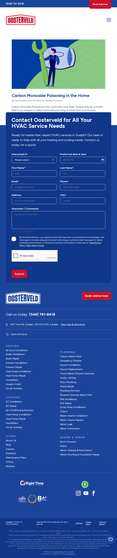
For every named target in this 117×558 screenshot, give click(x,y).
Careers (10, 449)
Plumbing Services (70, 390)
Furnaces (57, 100)
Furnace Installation (16, 362)
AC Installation (14, 401)
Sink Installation (68, 399)
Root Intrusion (68, 441)
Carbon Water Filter (70, 356)
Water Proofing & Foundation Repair (79, 454)
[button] (85, 484)
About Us (11, 440)
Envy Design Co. (68, 554)
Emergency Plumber (71, 360)
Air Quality (47, 100)
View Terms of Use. (35, 245)
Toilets (63, 411)
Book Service (100, 4)
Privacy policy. (88, 523)
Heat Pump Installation (18, 371)
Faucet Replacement (71, 369)
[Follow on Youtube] (86, 493)
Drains (63, 446)
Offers (9, 461)
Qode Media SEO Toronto (64, 552)
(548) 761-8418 (15, 3)
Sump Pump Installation (73, 407)
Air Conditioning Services (19, 410)
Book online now (96, 296)
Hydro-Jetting (68, 377)
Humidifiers (12, 379)
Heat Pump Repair (16, 375)
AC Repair (11, 405)
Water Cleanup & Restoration (76, 450)
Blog (8, 444)
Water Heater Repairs (71, 420)
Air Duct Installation (17, 350)
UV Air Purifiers (14, 388)
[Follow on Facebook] (93, 493)
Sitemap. (79, 523)
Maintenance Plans (16, 457)
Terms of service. (102, 523)
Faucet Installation (70, 364)
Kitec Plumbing (68, 382)
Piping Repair (67, 386)
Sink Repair (66, 403)
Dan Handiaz (21, 100)
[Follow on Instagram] (78, 493)
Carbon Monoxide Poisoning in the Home (50, 95)
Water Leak (66, 424)
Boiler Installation (15, 354)
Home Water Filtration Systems (77, 373)
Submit (19, 274)
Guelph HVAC (13, 384)
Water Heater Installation (74, 415)
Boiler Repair (12, 358)
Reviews (10, 466)
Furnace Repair (14, 367)
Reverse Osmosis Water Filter (76, 394)
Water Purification (70, 428)
